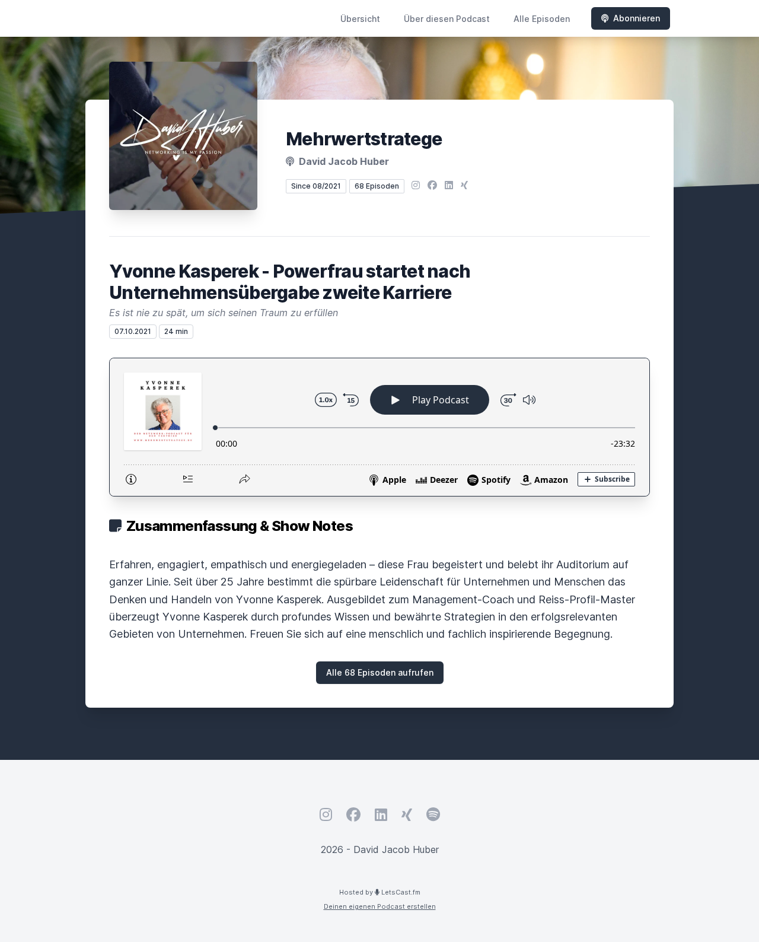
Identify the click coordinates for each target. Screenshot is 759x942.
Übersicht (360, 19)
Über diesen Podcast (447, 19)
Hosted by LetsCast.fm (379, 892)
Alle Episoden (542, 19)
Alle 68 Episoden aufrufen (379, 672)
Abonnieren (636, 18)
